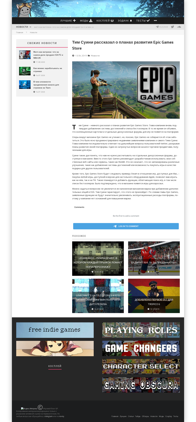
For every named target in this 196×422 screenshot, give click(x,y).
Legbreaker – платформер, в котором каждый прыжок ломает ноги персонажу (98, 262)
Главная (19, 32)
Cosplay (168, 416)
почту (61, 416)
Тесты (141, 20)
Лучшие (66, 20)
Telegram (163, 27)
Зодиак (124, 20)
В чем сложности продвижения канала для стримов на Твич (46, 85)
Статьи (131, 416)
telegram (49, 416)
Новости (22, 27)
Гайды (137, 416)
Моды (84, 20)
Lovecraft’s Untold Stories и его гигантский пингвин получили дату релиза (98, 299)
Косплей (104, 20)
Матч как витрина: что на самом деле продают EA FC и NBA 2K (64, 27)
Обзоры (145, 416)
